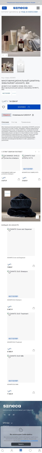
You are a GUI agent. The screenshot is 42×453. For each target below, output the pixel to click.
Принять (21, 444)
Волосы (14, 12)
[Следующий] (38, 151)
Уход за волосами (29, 12)
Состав (14, 122)
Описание (5, 122)
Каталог (5, 12)
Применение (26, 122)
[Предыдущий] (35, 151)
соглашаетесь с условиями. (29, 440)
